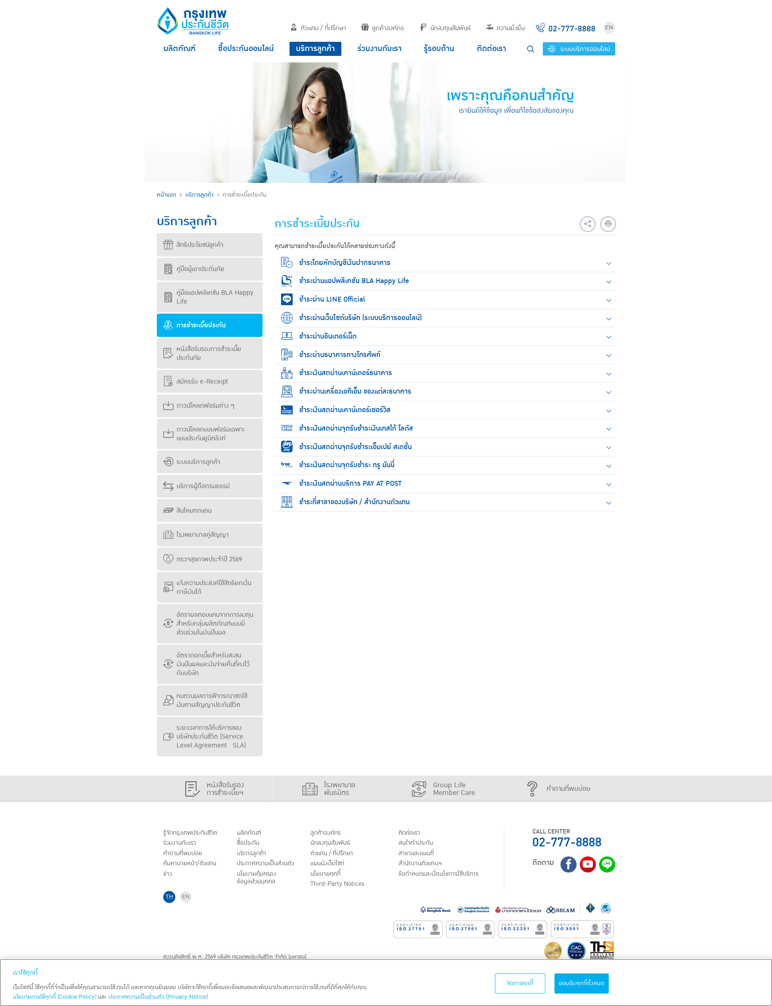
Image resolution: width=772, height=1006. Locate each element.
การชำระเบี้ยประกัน (201, 325)
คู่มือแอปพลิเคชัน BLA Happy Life (215, 297)
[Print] (608, 224)
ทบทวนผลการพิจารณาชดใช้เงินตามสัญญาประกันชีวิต (212, 700)
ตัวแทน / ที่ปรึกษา (323, 28)
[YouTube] (588, 864)
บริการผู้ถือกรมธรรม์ (203, 486)
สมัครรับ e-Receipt (202, 381)
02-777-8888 (567, 842)
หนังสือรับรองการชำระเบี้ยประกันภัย (209, 353)
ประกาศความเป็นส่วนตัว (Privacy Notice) (158, 997)
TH (169, 896)
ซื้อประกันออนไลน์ (246, 48)
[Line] (607, 864)
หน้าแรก (166, 194)
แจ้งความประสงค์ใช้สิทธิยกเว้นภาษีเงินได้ (214, 587)
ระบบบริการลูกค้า (198, 462)
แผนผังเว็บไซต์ (327, 863)
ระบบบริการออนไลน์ (584, 49)
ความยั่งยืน (511, 28)
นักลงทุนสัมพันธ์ (450, 28)
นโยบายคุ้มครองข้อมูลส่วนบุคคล (256, 877)
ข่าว (167, 874)
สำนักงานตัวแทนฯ (420, 863)
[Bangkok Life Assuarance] (193, 20)
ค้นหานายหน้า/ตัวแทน (189, 863)
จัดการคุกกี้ (520, 983)
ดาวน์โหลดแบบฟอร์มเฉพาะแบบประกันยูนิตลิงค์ (211, 433)
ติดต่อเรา (491, 48)
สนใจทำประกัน (415, 843)
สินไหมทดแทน (194, 510)
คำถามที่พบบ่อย (182, 853)
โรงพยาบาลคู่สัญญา (203, 535)
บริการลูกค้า (315, 48)
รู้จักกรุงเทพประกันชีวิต (190, 833)
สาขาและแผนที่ (416, 853)
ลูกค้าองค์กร (388, 28)
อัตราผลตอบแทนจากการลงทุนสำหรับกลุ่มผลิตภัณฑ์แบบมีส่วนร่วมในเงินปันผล (215, 624)
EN (609, 27)
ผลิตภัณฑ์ (179, 48)
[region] (386, 982)
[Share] (588, 224)
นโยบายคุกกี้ (325, 874)
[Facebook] (569, 864)
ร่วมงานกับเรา (379, 48)
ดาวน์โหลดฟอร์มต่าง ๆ (205, 405)
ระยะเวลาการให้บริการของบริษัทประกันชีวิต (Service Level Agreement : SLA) (211, 737)
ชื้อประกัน (248, 843)
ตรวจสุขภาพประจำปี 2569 (209, 559)
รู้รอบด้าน (439, 48)
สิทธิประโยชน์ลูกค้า (200, 245)
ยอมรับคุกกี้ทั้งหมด (582, 983)
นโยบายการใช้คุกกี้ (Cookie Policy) (54, 997)
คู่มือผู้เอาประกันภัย (200, 269)
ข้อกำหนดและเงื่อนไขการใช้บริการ (438, 874)
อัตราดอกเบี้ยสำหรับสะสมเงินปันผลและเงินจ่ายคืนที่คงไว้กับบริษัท (213, 664)
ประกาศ (265, 863)
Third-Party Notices (337, 884)
